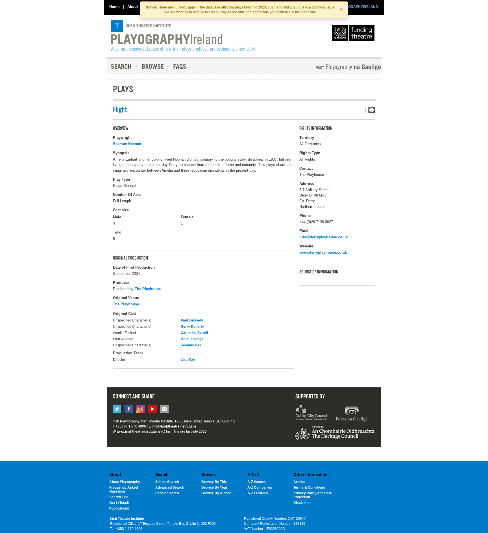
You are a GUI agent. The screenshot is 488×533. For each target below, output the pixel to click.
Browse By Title (214, 482)
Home (114, 7)
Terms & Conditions (309, 487)
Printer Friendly (370, 110)
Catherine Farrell (194, 333)
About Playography (124, 482)
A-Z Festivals (258, 493)
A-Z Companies (259, 487)
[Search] (122, 66)
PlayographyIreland (183, 36)
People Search (167, 493)
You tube (152, 409)
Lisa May (188, 360)
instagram (140, 409)
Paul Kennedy (192, 320)
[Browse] (153, 66)
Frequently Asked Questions (123, 489)
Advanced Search (169, 487)
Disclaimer (302, 503)
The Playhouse (148, 289)
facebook (129, 409)
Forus (352, 413)
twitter (117, 409)
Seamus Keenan (127, 144)
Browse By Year (214, 487)
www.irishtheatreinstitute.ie (138, 431)
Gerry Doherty (192, 327)
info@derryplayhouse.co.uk (323, 237)
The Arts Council (354, 34)
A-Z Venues (256, 482)
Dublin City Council (311, 413)
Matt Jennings (192, 339)
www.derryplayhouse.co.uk (323, 252)
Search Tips (118, 497)
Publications (119, 508)
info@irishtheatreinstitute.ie (174, 426)
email (164, 409)
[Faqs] (180, 66)
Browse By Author (216, 493)
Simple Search (167, 482)
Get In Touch (119, 503)
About (132, 7)
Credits (299, 482)
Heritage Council (334, 436)
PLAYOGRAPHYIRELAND (357, 7)
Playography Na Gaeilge (332, 67)
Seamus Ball (191, 345)
